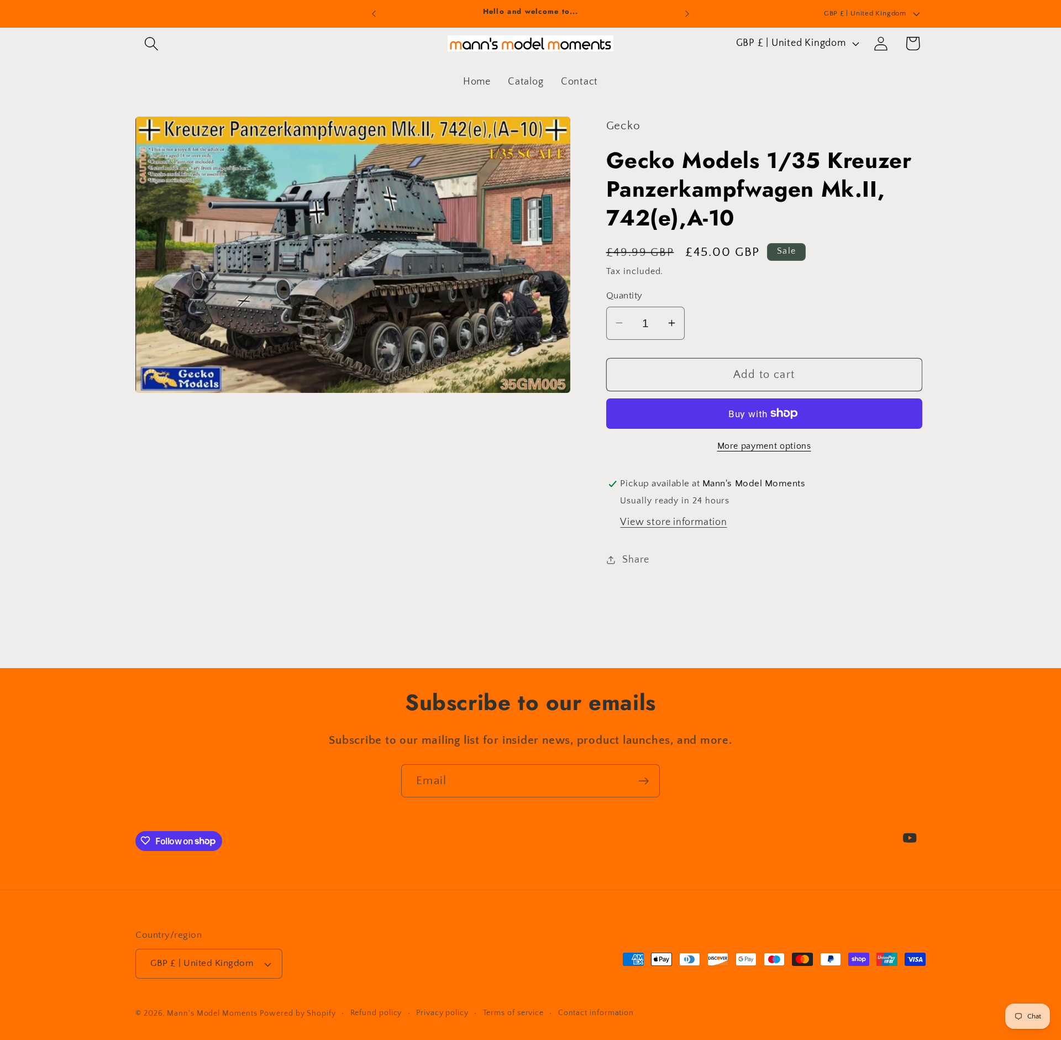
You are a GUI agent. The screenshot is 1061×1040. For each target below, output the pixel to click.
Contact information (596, 1013)
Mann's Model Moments (212, 1013)
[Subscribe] (643, 781)
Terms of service (513, 1013)
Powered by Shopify (297, 1013)
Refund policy (376, 1013)
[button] (151, 43)
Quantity (624, 295)
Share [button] (635, 559)
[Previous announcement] (374, 13)
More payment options (764, 446)
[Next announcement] (687, 13)
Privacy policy (442, 1013)
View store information (673, 522)
